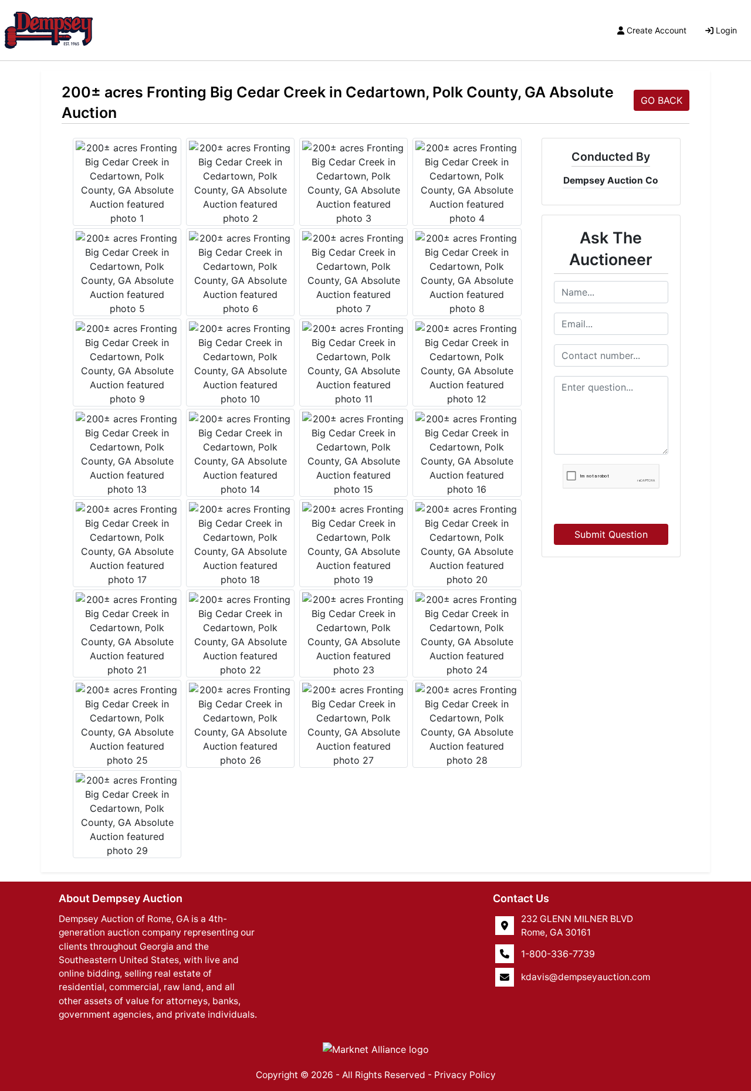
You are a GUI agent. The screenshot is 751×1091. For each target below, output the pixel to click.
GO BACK (661, 100)
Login (726, 30)
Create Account (656, 30)
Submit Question (611, 534)
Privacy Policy (465, 1074)
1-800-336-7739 (558, 954)
